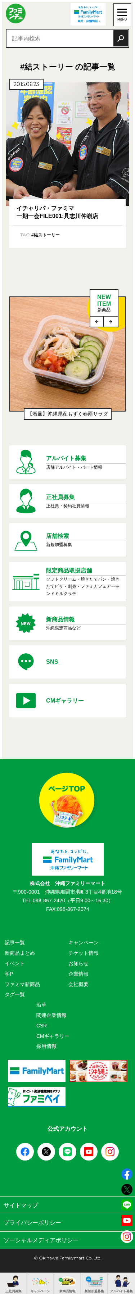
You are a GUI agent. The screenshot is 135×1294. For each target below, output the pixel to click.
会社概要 (78, 984)
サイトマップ (21, 1205)
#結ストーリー (45, 234)
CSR (41, 1026)
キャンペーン (83, 942)
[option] (67, 361)
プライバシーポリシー (32, 1223)
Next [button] (111, 322)
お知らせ (78, 963)
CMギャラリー (52, 1036)
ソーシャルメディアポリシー (41, 1240)
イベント (15, 963)
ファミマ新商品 (22, 984)
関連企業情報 (51, 1015)
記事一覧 (15, 942)
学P (9, 974)
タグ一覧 (15, 994)
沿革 (41, 1005)
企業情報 (78, 974)
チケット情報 (83, 953)
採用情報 (46, 1046)
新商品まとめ (20, 953)
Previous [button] (97, 322)
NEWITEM (104, 303)
